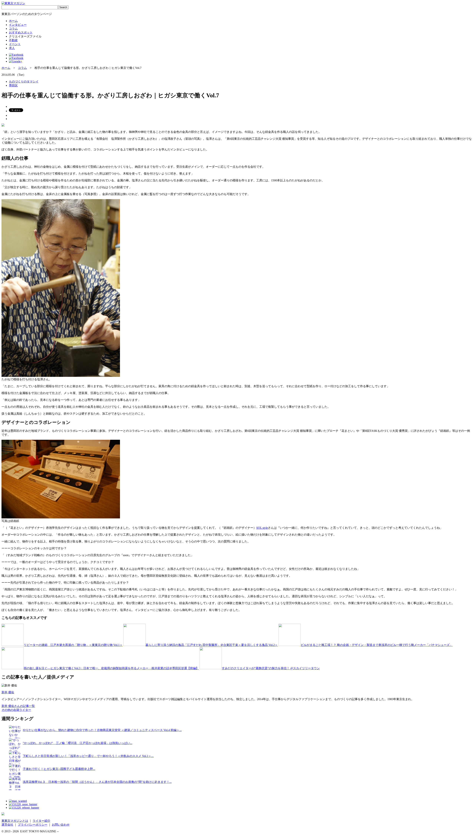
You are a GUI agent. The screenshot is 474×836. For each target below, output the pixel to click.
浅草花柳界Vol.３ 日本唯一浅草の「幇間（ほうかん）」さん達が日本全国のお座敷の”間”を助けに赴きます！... (97, 781)
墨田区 (13, 85)
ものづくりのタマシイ (24, 81)
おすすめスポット (21, 32)
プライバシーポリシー (32, 824)
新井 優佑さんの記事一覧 (18, 706)
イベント (15, 44)
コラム (13, 28)
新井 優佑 (7, 692)
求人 (12, 48)
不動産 (13, 40)
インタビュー (18, 24)
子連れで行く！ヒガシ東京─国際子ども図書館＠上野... (59, 768)
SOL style (262, 527)
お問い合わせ (61, 824)
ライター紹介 (41, 820)
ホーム (13, 20)
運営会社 (7, 824)
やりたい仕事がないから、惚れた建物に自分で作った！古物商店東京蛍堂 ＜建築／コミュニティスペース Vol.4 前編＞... (102, 730)
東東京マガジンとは (14, 820)
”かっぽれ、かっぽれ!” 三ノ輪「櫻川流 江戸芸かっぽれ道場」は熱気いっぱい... (77, 743)
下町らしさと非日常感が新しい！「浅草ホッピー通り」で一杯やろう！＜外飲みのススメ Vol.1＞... (88, 756)
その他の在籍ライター (16, 709)
